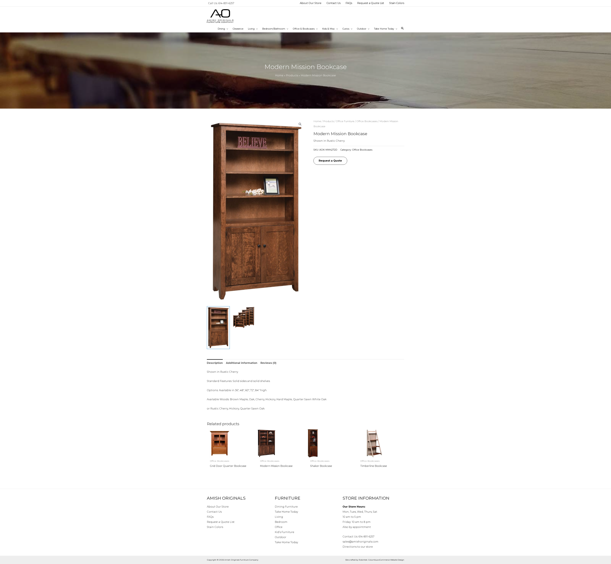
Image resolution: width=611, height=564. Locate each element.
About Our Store (218, 506)
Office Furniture (345, 121)
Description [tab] (215, 362)
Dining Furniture (286, 506)
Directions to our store (358, 546)
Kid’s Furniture (284, 532)
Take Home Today (286, 511)
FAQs (210, 516)
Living (279, 516)
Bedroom (281, 521)
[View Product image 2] (243, 317)
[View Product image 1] (218, 327)
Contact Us (214, 511)
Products (328, 121)
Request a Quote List (221, 521)
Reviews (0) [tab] (268, 362)
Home (317, 121)
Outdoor (280, 537)
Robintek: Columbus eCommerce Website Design (381, 560)
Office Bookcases (366, 121)
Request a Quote (330, 160)
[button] (300, 124)
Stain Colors (215, 527)
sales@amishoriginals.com (360, 541)
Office (278, 527)
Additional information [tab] (241, 362)
